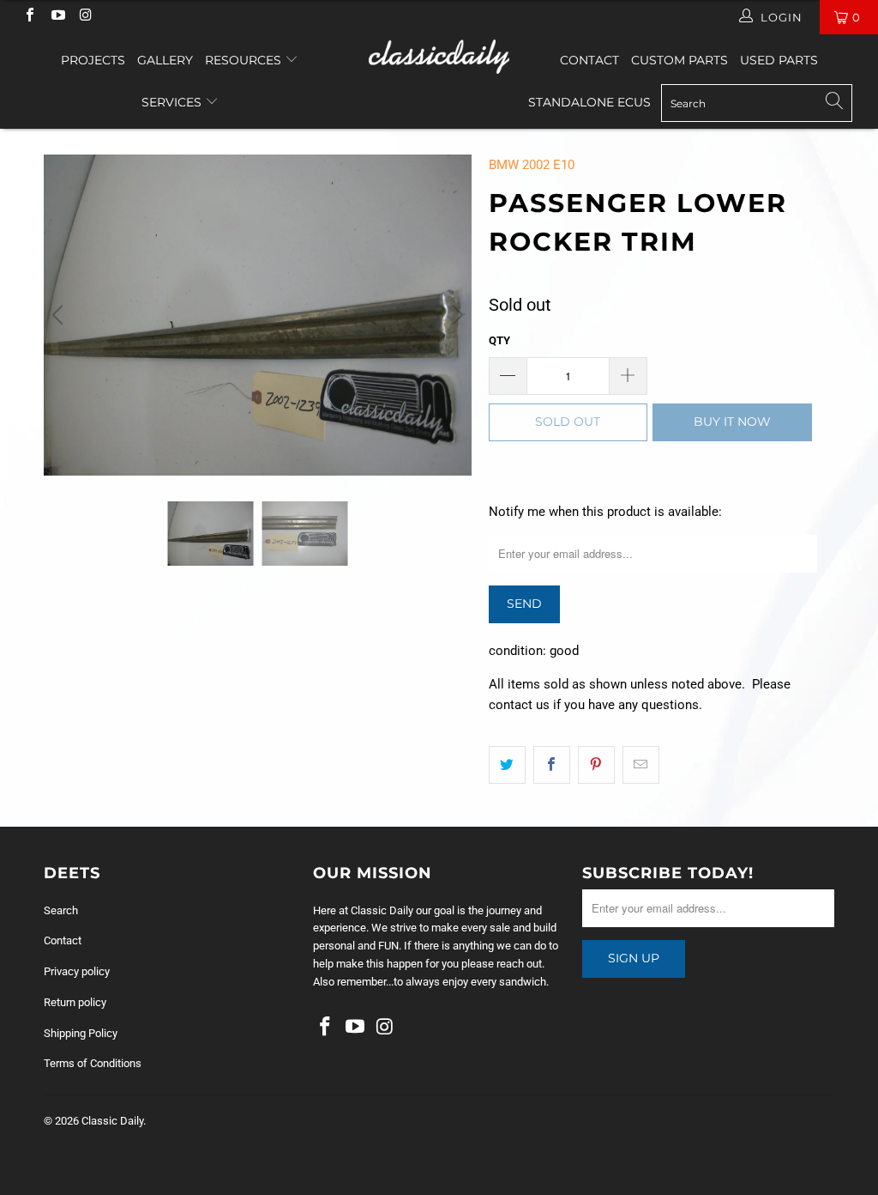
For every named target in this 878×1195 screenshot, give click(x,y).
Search (61, 910)
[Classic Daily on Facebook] (29, 16)
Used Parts (779, 60)
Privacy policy (77, 971)
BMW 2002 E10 (531, 165)
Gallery (165, 60)
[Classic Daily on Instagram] (85, 16)
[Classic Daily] (439, 56)
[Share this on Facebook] (551, 765)
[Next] (455, 315)
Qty (499, 340)
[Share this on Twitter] (507, 765)
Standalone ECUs (589, 102)
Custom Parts (679, 60)
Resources (245, 60)
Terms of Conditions (92, 1063)
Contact (589, 60)
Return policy (75, 1002)
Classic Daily (112, 1120)
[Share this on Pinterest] (596, 765)
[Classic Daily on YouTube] (56, 16)
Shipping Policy (80, 1033)
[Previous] (60, 315)
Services (173, 102)
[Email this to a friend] (640, 765)
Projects (93, 60)
